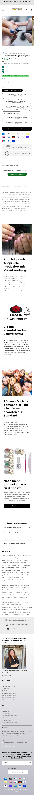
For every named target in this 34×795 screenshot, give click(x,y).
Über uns (5, 709)
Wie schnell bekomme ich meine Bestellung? (15, 538)
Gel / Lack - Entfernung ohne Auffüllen (16, 123)
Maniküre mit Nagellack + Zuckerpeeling (17, 95)
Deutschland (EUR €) (16, 772)
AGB (3, 684)
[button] (27, 10)
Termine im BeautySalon (9, 722)
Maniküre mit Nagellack (12, 90)
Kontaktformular (7, 691)
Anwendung (17, 186)
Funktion (26, 186)
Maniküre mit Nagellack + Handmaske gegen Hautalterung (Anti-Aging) (16, 101)
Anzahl (4, 78)
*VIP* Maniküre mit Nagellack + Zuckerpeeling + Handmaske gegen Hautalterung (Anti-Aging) (16, 108)
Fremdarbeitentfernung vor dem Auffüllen (17, 117)
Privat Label (5, 718)
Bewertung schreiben (17, 174)
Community (5, 713)
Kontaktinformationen (9, 693)
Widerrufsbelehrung (8, 698)
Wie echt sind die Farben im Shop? (12, 527)
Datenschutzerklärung (9, 686)
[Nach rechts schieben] (21, 49)
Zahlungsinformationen (9, 700)
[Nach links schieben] (13, 49)
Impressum (5, 688)
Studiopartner (6, 711)
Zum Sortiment (17, 506)
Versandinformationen (9, 695)
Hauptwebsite (6, 720)
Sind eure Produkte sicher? (11, 532)
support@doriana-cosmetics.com (16, 742)
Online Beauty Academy (9, 716)
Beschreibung (6, 186)
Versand (10, 63)
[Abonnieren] (30, 762)
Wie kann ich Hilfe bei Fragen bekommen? (14, 543)
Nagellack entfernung (11, 113)
